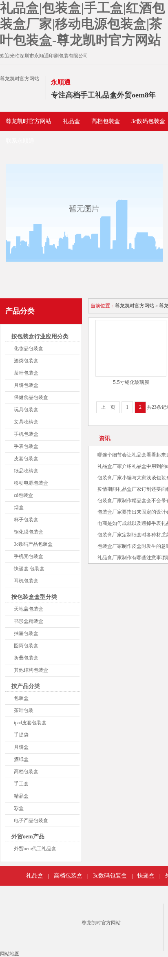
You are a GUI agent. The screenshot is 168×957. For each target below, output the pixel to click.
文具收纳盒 (26, 422)
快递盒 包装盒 (29, 568)
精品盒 (21, 796)
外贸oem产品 (27, 837)
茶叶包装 (23, 710)
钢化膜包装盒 (28, 532)
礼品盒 (71, 121)
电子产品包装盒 (31, 820)
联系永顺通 (20, 141)
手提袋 (21, 735)
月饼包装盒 (26, 385)
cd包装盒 (23, 495)
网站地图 (10, 954)
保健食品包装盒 (31, 397)
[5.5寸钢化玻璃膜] (130, 348)
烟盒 (19, 507)
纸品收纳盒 (26, 471)
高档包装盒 (105, 121)
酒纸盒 (21, 759)
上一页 (108, 407)
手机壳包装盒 (28, 556)
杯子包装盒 (26, 520)
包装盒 (21, 698)
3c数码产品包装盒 (33, 544)
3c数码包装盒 (110, 876)
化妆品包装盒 (28, 348)
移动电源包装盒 (31, 483)
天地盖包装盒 (28, 609)
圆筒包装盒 (26, 645)
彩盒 (19, 808)
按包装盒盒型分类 (34, 597)
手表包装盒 (26, 446)
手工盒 (21, 784)
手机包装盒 (26, 434)
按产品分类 (25, 686)
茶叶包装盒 (26, 373)
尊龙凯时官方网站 (19, 79)
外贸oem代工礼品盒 (35, 848)
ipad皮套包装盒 (30, 722)
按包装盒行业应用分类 (40, 336)
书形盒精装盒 (28, 621)
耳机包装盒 (26, 581)
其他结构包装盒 (31, 670)
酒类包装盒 (26, 361)
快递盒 (146, 876)
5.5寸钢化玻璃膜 (131, 382)
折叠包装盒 (26, 658)
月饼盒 (21, 747)
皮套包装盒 (26, 458)
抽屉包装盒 (26, 633)
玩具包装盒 (26, 409)
